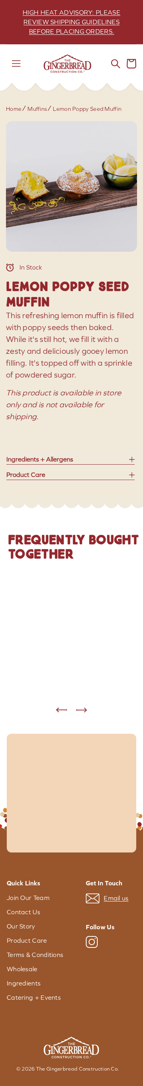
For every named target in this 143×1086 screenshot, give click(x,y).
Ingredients (24, 983)
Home (13, 109)
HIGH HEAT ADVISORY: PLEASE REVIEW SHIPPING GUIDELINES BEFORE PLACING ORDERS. (71, 22)
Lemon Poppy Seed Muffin (87, 109)
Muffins (37, 109)
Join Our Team (28, 898)
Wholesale (22, 969)
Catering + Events (34, 997)
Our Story (21, 926)
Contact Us (23, 912)
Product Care (27, 940)
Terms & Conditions (35, 955)
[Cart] (131, 63)
